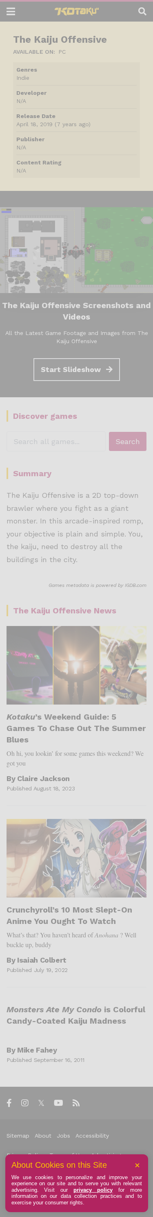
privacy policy (93, 1190)
